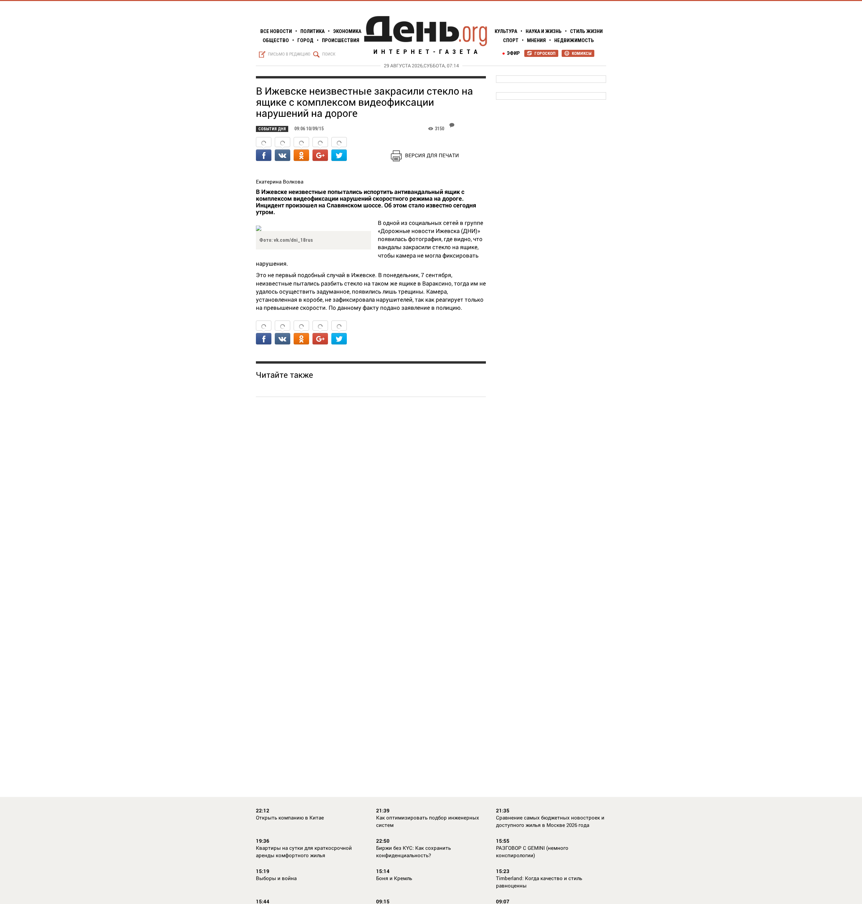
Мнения (536, 40)
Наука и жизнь (544, 31)
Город (305, 40)
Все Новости (276, 31)
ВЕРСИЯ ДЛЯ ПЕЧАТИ (432, 155)
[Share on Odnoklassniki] (301, 149)
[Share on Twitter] (339, 149)
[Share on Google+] (320, 149)
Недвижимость (574, 40)
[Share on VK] (282, 149)
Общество (276, 40)
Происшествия (340, 40)
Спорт (511, 40)
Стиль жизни (586, 31)
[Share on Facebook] (263, 149)
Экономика (347, 31)
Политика (312, 31)
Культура (506, 31)
